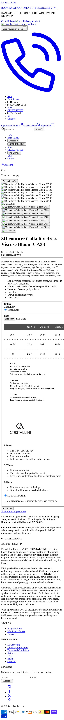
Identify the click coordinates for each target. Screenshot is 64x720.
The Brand (15, 113)
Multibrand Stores (16, 631)
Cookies (11, 661)
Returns (11, 653)
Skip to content (8, 2)
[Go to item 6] (25, 224)
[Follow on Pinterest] (9, 701)
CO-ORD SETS (18, 104)
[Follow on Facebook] (9, 692)
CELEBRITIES (15, 110)
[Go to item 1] (25, 207)
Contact (11, 118)
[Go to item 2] (25, 210)
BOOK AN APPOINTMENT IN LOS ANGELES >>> (29, 8)
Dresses (14, 102)
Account (8, 164)
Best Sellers (13, 99)
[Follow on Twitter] (9, 696)
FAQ (9, 656)
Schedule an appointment (13, 511)
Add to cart (7, 508)
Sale (9, 116)
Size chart (9, 319)
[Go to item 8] (8, 231)
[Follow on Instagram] (9, 687)
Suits (9, 107)
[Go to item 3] (25, 213)
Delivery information (17, 647)
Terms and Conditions (18, 650)
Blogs (10, 658)
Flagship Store (14, 628)
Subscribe (6, 681)
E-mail (33, 677)
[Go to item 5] (25, 220)
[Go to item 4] (25, 217)
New (9, 96)
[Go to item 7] (25, 227)
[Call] (32, 91)
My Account (13, 644)
